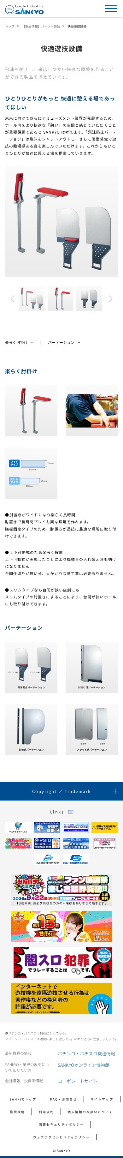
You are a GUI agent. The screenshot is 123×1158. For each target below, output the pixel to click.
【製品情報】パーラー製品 (41, 26)
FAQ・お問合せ (63, 1099)
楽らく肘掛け (16, 342)
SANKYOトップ (22, 1099)
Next (109, 298)
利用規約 (46, 1111)
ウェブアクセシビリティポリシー (61, 1137)
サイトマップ (102, 1099)
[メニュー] (111, 8)
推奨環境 (17, 1111)
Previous (14, 298)
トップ (10, 26)
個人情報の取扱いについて (90, 1111)
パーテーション (61, 342)
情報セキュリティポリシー (61, 1124)
